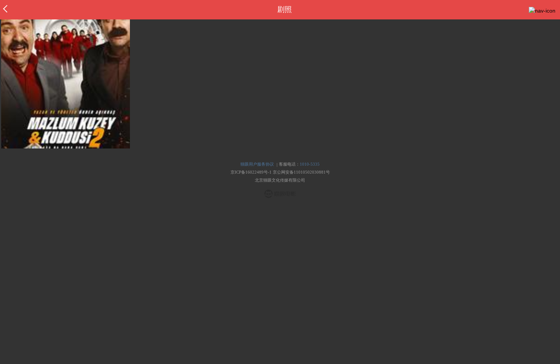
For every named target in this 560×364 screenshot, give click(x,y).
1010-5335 (310, 164)
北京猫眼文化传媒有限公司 (280, 180)
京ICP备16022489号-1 (251, 172)
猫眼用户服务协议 (257, 164)
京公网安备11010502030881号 (301, 172)
